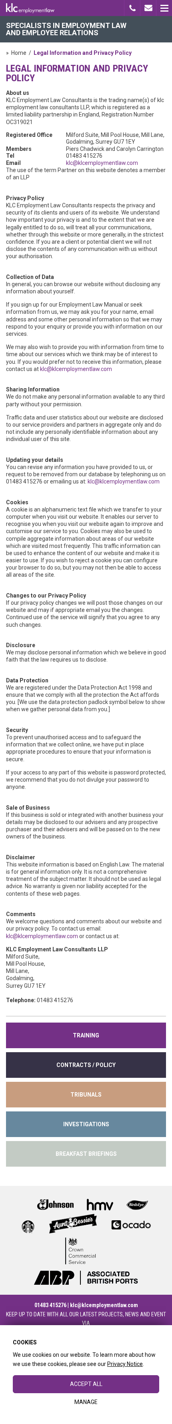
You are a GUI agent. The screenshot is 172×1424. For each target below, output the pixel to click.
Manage (86, 1402)
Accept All (86, 1384)
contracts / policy (86, 1065)
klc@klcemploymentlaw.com (102, 163)
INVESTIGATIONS (86, 1124)
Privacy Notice (125, 1364)
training (86, 1035)
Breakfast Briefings (86, 1154)
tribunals (86, 1094)
